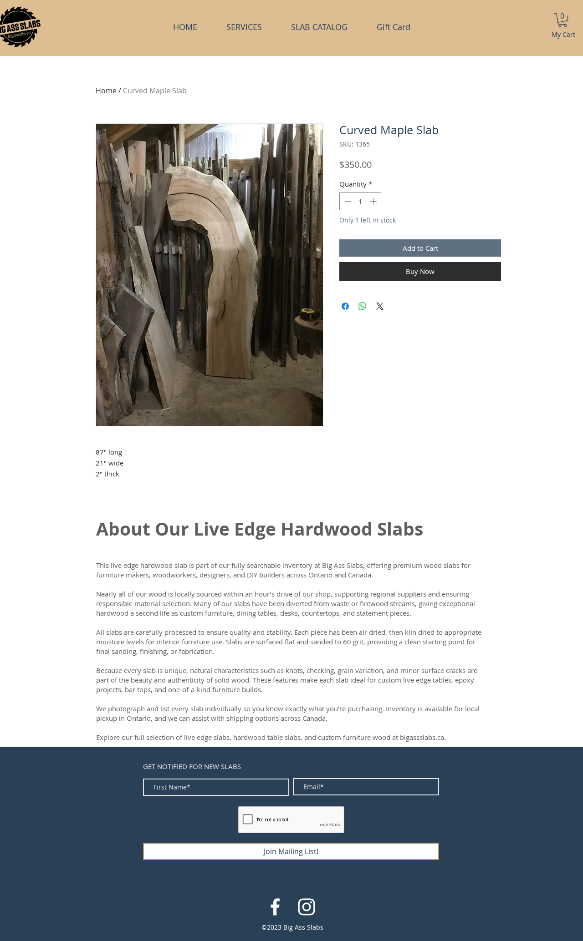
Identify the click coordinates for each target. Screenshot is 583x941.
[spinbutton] (360, 201)
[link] (562, 20)
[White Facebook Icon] (275, 906)
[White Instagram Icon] (306, 906)
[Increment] (374, 201)
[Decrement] (347, 201)
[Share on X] (379, 306)
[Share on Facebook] (345, 306)
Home (106, 91)
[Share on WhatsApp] (362, 306)
